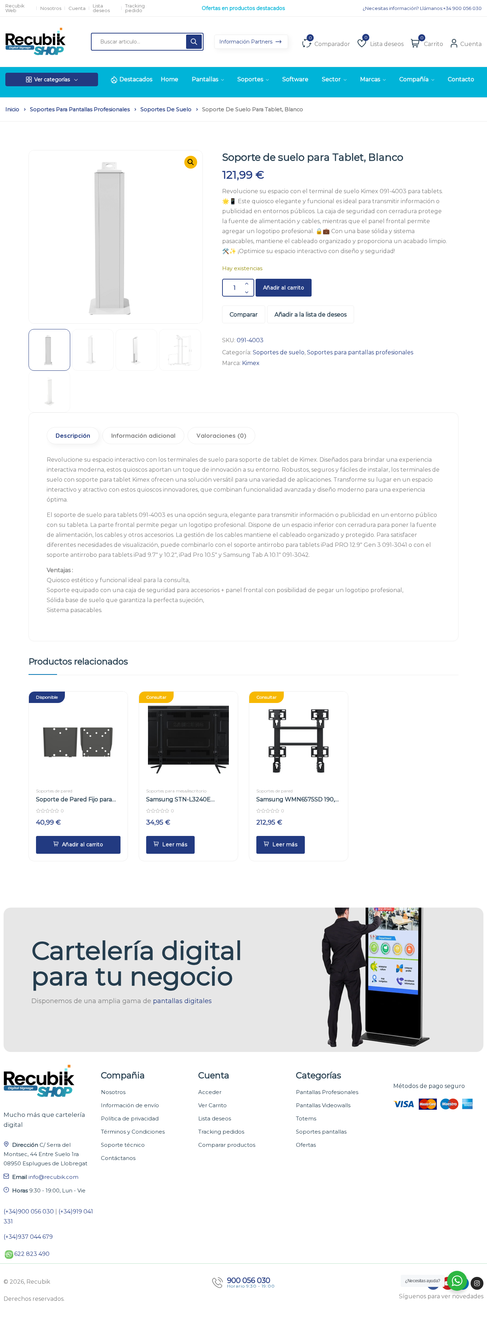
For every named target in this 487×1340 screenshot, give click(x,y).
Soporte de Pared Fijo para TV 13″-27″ (74, 800)
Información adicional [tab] (143, 435)
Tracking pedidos (221, 1131)
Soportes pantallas (321, 1131)
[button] (190, 162)
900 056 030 (248, 1280)
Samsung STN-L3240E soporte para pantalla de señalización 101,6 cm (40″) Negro (183, 800)
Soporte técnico (123, 1144)
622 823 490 (32, 1254)
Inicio (12, 109)
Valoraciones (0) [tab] (221, 435)
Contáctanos (118, 1158)
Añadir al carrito (283, 287)
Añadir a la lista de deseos (311, 314)
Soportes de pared (54, 791)
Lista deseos (101, 8)
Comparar (244, 314)
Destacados (135, 79)
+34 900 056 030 (462, 8)
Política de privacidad (130, 1118)
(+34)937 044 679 (28, 1236)
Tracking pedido (135, 8)
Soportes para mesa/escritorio (176, 791)
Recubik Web (15, 8)
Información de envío (130, 1105)
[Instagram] (477, 1283)
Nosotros (50, 8)
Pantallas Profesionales (327, 1092)
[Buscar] (194, 42)
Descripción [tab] (73, 435)
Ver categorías (52, 79)
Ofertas (306, 1144)
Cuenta (77, 8)
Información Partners (246, 41)
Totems (306, 1118)
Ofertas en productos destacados (243, 8)
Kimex (251, 363)
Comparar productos (226, 1144)
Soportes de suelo (165, 109)
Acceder (209, 1092)
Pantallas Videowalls (323, 1105)
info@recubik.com (53, 1177)
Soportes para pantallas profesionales (80, 109)
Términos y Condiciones (133, 1131)
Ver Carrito (212, 1105)
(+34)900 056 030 (29, 1211)
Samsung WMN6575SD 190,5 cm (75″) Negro (297, 800)
